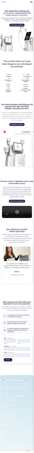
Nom (19, 343)
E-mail (9, 352)
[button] (31, 2)
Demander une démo (17, 124)
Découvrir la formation (17, 201)
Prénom (5, 343)
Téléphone (10, 346)
